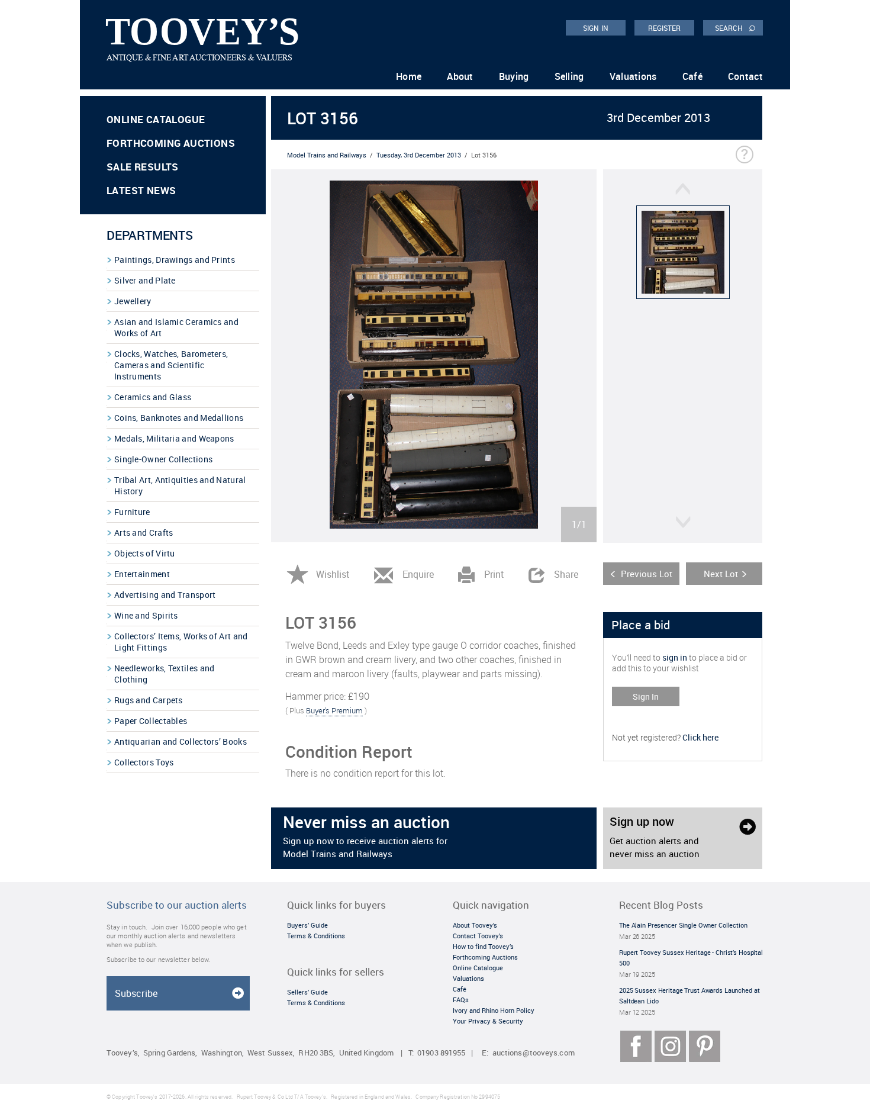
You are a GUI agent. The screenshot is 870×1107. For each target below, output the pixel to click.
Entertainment (142, 574)
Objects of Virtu (144, 553)
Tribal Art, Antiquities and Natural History (180, 485)
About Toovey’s (475, 925)
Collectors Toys (144, 762)
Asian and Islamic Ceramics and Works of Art (176, 327)
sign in (674, 657)
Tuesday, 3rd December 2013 (418, 154)
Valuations (633, 76)
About (460, 76)
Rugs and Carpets (148, 700)
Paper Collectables (150, 720)
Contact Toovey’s (478, 935)
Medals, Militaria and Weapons (174, 438)
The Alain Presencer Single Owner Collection (683, 925)
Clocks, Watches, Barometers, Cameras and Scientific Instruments (171, 365)
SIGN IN (595, 28)
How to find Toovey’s (483, 946)
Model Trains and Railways (326, 154)
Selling (569, 76)
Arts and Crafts (143, 532)
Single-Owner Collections (163, 459)
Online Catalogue (156, 119)
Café (692, 76)
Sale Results (143, 166)
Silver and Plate (145, 280)
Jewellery (133, 301)
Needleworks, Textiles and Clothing (164, 673)
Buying (514, 76)
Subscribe (136, 993)
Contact (745, 76)
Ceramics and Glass (152, 397)
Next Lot (721, 574)
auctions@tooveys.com (533, 1053)
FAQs (461, 999)
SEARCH (735, 27)
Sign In (646, 696)
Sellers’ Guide (307, 991)
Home (408, 76)
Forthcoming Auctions (171, 143)
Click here (700, 737)
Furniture (132, 511)
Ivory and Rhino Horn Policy (493, 1010)
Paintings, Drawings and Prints (174, 259)
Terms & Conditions (316, 935)
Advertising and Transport (165, 594)
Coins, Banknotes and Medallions (178, 417)
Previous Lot (646, 574)
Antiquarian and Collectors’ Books (180, 741)
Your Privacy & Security (488, 1020)
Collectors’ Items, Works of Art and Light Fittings (181, 641)
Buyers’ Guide (307, 925)
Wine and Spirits (146, 615)
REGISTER (664, 28)
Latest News (141, 190)
